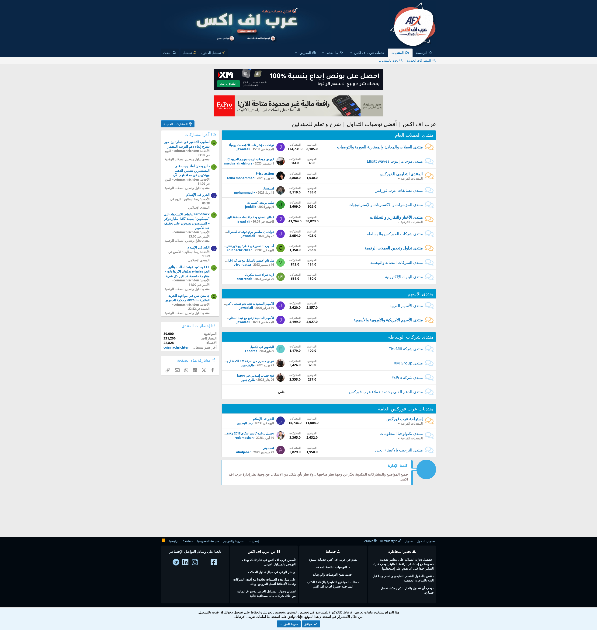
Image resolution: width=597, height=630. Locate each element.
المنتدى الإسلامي (199, 207)
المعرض (305, 52)
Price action (265, 174)
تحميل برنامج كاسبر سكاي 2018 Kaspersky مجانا (242, 433)
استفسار (268, 188)
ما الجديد (332, 52)
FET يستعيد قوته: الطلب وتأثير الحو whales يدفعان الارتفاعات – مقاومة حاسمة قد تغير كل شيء (187, 271)
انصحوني (268, 448)
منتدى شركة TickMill (406, 348)
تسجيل (408, 541)
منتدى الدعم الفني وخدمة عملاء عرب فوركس (386, 391)
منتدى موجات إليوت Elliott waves (395, 161)
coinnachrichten (240, 250)
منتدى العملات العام (414, 135)
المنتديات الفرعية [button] (412, 178)
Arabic (369, 541)
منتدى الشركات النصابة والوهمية (396, 262)
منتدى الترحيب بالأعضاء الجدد (399, 450)
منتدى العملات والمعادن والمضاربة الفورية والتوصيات (380, 147)
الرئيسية (421, 52)
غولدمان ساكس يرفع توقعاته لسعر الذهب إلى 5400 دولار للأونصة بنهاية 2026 (226, 232)
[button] (367, 53)
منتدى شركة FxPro (407, 377)
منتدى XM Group (408, 363)
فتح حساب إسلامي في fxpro (255, 375)
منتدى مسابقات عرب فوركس (399, 190)
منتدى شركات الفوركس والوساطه (395, 233)
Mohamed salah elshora (234, 163)
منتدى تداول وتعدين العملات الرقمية (394, 248)
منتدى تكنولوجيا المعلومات (401, 433)
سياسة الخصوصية (208, 541)
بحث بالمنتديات (388, 60)
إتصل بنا (254, 541)
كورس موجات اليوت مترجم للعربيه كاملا (249, 159)
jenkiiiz (250, 207)
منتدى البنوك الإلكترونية (404, 276)
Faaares (251, 351)
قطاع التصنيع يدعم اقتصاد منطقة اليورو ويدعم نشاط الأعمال (236, 217)
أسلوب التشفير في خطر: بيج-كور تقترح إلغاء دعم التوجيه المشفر (233, 246)
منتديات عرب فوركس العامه (406, 409)
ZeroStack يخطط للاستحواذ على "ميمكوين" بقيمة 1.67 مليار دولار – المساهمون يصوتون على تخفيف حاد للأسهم (187, 221)
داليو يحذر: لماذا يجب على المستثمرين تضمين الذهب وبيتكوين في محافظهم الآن (191, 170)
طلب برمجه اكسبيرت (260, 202)
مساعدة (188, 541)
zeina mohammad (240, 178)
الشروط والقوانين (233, 541)
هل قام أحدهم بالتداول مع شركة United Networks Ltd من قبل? (232, 260)
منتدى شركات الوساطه (411, 337)
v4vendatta (242, 264)
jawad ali (243, 149)
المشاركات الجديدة (419, 60)
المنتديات (398, 52)
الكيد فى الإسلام (198, 247)
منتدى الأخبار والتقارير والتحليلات (396, 217)
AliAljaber (243, 452)
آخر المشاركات (197, 134)
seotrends (244, 279)
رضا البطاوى (245, 423)
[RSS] (163, 541)
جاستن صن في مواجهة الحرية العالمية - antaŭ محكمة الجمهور (187, 297)
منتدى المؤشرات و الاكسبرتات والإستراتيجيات (385, 204)
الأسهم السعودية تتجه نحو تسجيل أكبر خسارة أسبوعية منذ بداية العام (231, 303)
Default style (389, 541)
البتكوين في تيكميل (262, 347)
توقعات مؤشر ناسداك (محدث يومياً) (251, 145)
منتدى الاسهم (421, 293)
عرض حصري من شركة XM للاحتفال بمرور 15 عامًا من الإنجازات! (233, 361)
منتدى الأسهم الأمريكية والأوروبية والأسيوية (388, 319)
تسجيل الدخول (426, 541)
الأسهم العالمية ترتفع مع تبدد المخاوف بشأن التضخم (241, 318)
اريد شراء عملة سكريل (259, 275)
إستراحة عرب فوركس (404, 418)
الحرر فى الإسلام (263, 418)
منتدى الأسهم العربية (406, 305)
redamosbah (244, 438)
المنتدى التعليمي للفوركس (401, 173)
